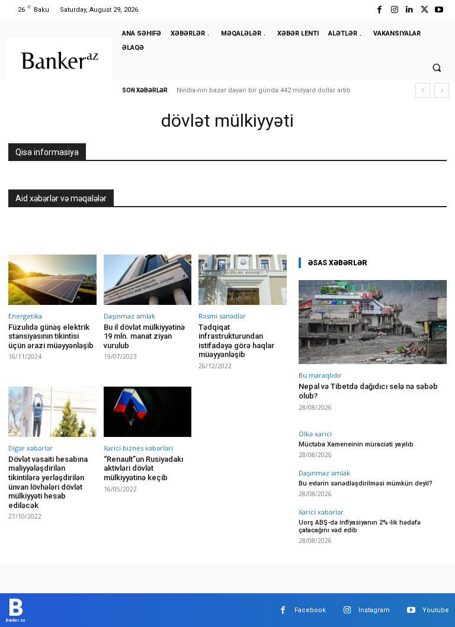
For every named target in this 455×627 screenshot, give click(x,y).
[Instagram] (394, 9)
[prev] (422, 90)
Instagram (374, 610)
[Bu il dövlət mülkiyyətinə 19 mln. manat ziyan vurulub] (148, 280)
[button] (436, 67)
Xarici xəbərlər (321, 512)
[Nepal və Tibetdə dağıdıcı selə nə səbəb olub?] (373, 322)
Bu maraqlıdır (320, 375)
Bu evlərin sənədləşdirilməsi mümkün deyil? (365, 483)
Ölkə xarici (315, 433)
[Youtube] (439, 9)
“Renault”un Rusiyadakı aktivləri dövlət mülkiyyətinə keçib (143, 468)
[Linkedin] (409, 9)
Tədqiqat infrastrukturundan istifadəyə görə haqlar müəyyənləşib (236, 341)
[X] (424, 9)
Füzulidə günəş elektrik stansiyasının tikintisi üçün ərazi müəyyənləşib (51, 336)
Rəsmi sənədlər (222, 316)
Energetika (25, 316)
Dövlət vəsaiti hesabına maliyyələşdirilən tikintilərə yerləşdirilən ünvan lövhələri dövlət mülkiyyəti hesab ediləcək (48, 482)
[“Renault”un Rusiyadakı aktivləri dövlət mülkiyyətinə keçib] (148, 412)
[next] (441, 90)
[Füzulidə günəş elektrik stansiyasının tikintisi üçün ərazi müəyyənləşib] (52, 280)
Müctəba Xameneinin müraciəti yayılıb (356, 444)
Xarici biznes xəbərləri (138, 448)
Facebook (310, 610)
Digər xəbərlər (30, 448)
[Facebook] (379, 9)
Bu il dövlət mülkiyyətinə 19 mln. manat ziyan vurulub (144, 336)
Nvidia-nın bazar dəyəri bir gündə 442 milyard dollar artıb (264, 90)
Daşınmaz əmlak (129, 316)
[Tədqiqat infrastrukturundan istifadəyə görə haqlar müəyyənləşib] (242, 280)
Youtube (435, 610)
